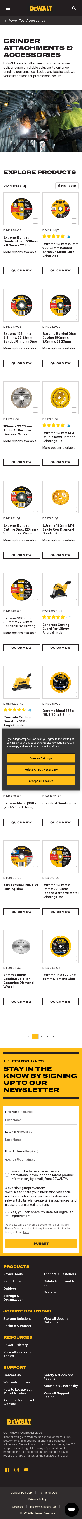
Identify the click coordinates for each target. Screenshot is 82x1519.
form (26, 1232)
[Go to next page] (53, 1036)
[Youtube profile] (26, 1469)
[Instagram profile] (16, 1469)
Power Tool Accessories (26, 20)
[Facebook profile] (6, 1469)
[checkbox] (35, 221)
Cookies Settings (41, 758)
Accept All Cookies (41, 780)
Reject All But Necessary (41, 769)
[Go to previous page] (28, 1036)
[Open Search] (74, 8)
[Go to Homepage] (41, 8)
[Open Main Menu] (7, 8)
